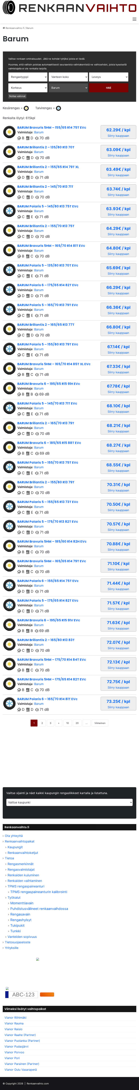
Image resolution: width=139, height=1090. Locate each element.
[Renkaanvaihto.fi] (69, 7)
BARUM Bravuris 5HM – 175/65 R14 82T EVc (51, 679)
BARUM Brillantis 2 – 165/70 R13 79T (45, 423)
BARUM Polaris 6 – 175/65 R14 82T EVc (47, 285)
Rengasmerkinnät (20, 864)
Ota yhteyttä (14, 836)
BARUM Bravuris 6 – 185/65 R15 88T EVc (49, 442)
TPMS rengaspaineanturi (26, 886)
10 (67, 723)
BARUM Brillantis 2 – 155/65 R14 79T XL (48, 167)
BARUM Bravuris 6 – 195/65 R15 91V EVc (48, 620)
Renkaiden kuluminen (23, 875)
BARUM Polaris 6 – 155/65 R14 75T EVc (48, 581)
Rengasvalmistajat (21, 869)
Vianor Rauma (14, 1023)
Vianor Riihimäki (15, 1017)
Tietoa (9, 858)
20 (77, 723)
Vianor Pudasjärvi (16, 1046)
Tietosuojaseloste (17, 942)
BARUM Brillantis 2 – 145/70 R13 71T (45, 186)
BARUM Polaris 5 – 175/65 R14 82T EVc (47, 600)
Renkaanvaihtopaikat (19, 841)
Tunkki (15, 931)
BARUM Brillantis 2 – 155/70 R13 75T (45, 226)
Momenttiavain (21, 903)
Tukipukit (17, 925)
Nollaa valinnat (17, 96)
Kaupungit (15, 847)
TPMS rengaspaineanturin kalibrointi (39, 892)
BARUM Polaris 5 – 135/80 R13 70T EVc (47, 265)
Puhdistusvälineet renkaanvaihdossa (39, 909)
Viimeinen (100, 723)
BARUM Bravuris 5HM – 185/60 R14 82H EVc (52, 541)
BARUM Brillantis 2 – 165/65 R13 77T (45, 324)
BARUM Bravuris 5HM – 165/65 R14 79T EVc (51, 561)
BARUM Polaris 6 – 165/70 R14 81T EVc (47, 699)
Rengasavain (20, 914)
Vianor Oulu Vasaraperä (21, 1069)
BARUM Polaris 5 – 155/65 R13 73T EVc (47, 502)
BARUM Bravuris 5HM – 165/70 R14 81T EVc (51, 245)
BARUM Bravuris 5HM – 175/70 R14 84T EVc (51, 659)
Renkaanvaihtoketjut (23, 853)
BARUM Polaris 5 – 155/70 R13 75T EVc (47, 462)
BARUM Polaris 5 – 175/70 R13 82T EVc (47, 521)
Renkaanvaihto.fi (14, 28)
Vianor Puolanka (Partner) (22, 1040)
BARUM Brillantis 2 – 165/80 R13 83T (46, 640)
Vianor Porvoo (14, 1052)
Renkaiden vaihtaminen (25, 881)
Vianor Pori (12, 1058)
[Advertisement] (69, 760)
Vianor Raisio (13, 1029)
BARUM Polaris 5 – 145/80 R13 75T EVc (47, 206)
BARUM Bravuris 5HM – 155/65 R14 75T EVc (51, 127)
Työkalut (14, 897)
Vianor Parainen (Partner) (22, 1064)
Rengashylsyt (20, 920)
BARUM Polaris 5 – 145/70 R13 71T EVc (47, 403)
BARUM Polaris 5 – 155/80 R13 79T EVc (47, 344)
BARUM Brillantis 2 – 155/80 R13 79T (45, 482)
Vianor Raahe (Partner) (20, 1035)
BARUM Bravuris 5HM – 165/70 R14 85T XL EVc (53, 364)
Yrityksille (11, 948)
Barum (39, 132)
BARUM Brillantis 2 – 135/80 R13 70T (45, 147)
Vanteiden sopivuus (22, 937)
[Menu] (134, 19)
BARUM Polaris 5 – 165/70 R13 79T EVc (47, 305)
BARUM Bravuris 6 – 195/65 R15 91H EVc (48, 383)
